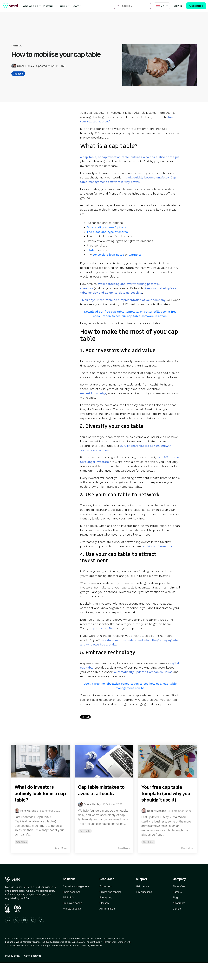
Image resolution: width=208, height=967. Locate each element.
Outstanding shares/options (106, 227)
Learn (75, 5)
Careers (177, 891)
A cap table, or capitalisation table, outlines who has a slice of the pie (129, 157)
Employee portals (72, 902)
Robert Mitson (156, 810)
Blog (175, 897)
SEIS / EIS (68, 897)
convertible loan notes (108, 254)
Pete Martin (27, 810)
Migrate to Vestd (72, 908)
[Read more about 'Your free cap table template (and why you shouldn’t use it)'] (167, 761)
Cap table (18, 73)
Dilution (92, 250)
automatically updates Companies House (143, 672)
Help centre (142, 886)
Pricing (63, 5)
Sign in (178, 5)
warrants (135, 254)
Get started (196, 5)
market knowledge (93, 393)
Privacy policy (12, 955)
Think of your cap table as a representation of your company (122, 300)
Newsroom (179, 902)
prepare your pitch (102, 628)
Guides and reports (110, 891)
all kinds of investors (157, 546)
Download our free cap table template (111, 311)
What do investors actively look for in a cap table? (40, 793)
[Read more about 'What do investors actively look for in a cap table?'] (40, 761)
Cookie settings (32, 955)
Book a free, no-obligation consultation (111, 683)
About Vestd (179, 886)
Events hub (105, 897)
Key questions (144, 891)
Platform (48, 5)
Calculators (105, 886)
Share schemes (71, 891)
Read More (61, 848)
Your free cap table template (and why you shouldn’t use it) (165, 793)
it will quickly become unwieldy (147, 177)
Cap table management (76, 886)
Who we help (30, 5)
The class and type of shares (107, 232)
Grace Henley (25, 66)
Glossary (104, 902)
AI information (107, 908)
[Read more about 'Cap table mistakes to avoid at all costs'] (104, 761)
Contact (177, 908)
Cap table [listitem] (21, 842)
